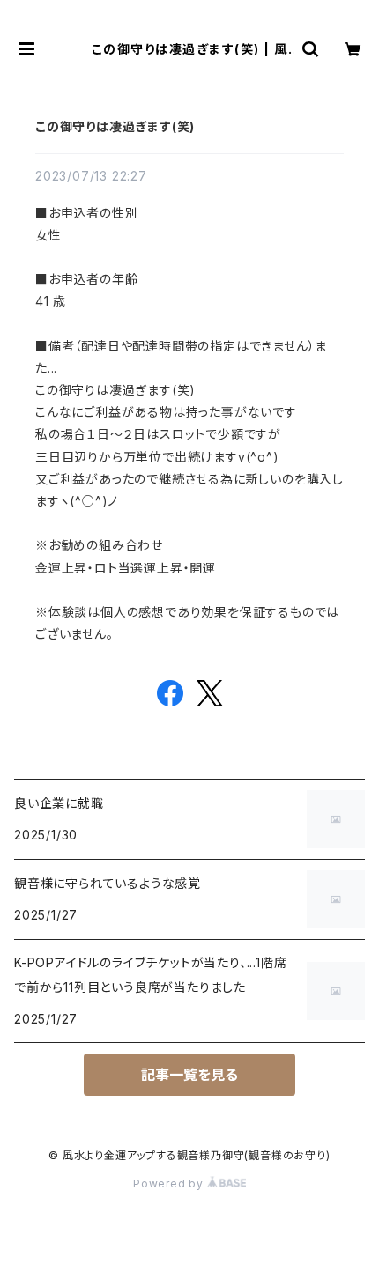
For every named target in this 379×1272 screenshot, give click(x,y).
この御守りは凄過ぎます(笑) (115, 126)
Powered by (170, 1183)
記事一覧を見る (189, 1074)
